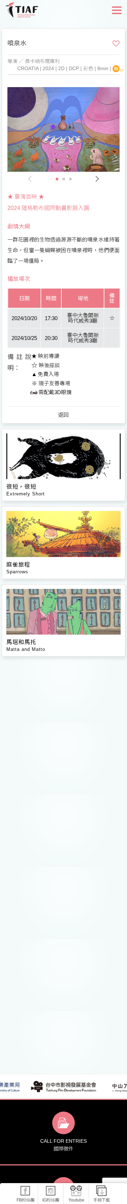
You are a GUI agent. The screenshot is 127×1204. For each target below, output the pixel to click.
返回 (63, 415)
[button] (97, 179)
